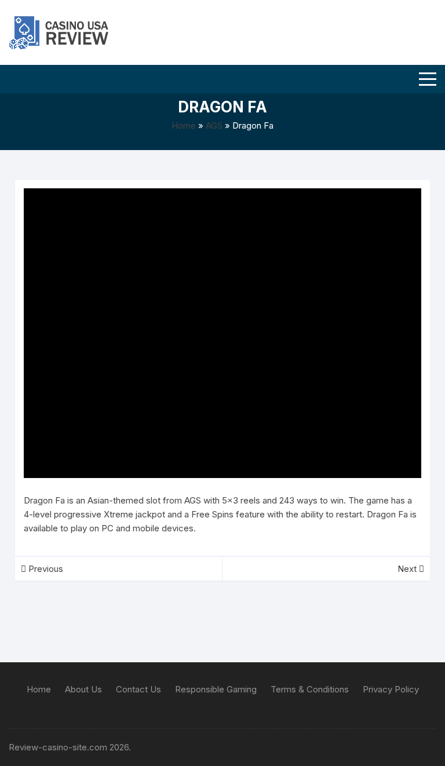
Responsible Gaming (216, 689)
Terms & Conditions (310, 689)
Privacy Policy (391, 689)
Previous (44, 568)
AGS (214, 125)
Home (184, 125)
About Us (83, 689)
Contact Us (138, 689)
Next (408, 568)
